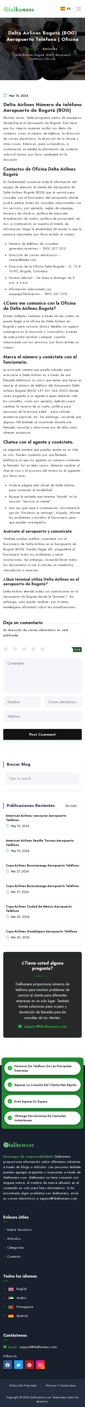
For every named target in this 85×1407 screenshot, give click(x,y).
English (22, 1288)
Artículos (50, 49)
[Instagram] (40, 1364)
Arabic (22, 1297)
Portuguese (25, 1306)
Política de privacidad (22, 1386)
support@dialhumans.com (45, 1026)
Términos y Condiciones (60, 1386)
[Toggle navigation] (79, 9)
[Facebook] (7, 1364)
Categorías (15, 1247)
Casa (29, 49)
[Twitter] (18, 1364)
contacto (14, 1256)
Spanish (22, 1315)
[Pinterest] (29, 1364)
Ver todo (71, 805)
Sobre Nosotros (19, 1229)
